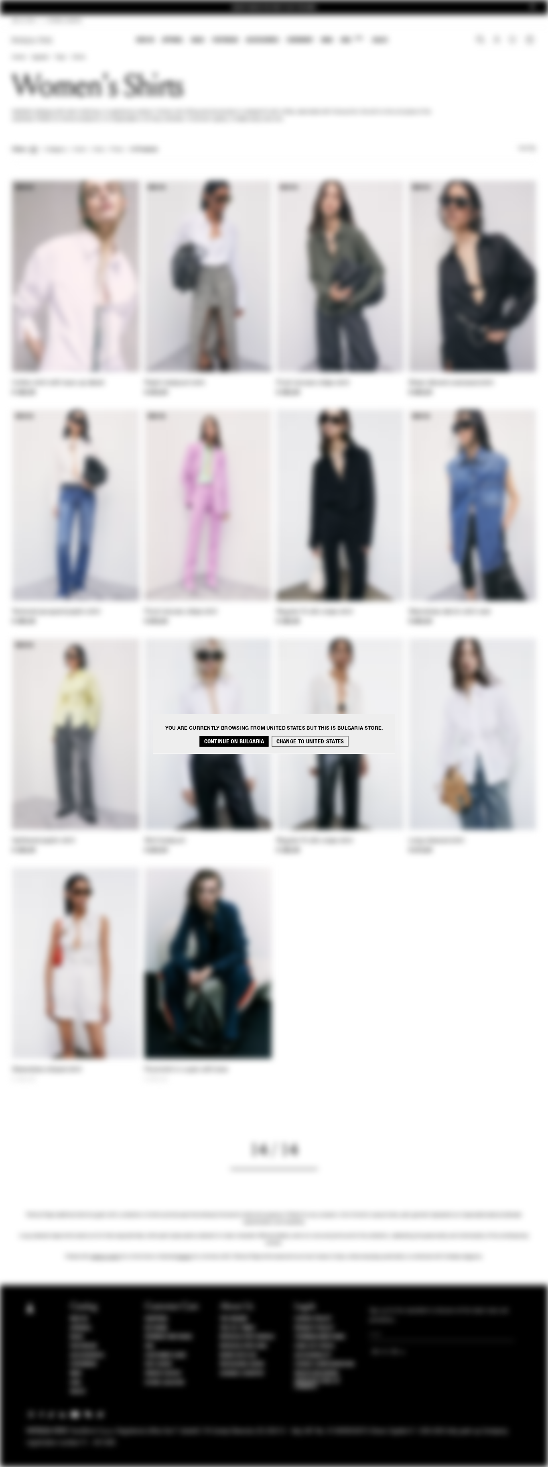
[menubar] (262, 41)
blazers (184, 1257)
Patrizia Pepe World (247, 1337)
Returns (156, 1328)
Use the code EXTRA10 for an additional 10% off (274, 7)
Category (55, 149)
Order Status (163, 1373)
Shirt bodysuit (164, 841)
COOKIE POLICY (313, 1319)
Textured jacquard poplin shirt (56, 612)
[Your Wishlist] (513, 42)
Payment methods (168, 1337)
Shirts (78, 57)
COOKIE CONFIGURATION (324, 1364)
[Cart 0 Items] (531, 40)
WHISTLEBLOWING (316, 1373)
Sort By (527, 148)
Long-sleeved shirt (436, 841)
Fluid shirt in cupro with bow (186, 1070)
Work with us (238, 1355)
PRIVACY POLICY (314, 1328)
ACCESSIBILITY (312, 1355)
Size (98, 149)
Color (79, 149)
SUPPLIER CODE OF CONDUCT (317, 1383)
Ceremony (300, 40)
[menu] (262, 41)
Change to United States (310, 741)
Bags (197, 40)
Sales (380, 40)
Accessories (262, 40)
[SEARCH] (480, 40)
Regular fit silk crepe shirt (314, 612)
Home (18, 57)
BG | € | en (23, 21)
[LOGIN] (497, 40)
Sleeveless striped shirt (46, 1070)
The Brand (234, 1319)
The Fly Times (237, 1328)
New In (145, 40)
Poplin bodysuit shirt (174, 383)
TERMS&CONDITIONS (319, 1337)
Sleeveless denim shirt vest (450, 612)
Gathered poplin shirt (43, 841)
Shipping (156, 1319)
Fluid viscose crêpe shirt (312, 383)
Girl (352, 39)
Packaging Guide (242, 1364)
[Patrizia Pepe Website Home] (32, 40)
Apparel (172, 40)
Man (327, 40)
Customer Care (166, 1355)
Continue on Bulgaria (234, 741)
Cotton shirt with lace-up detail (58, 383)
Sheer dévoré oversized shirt (451, 383)
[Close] (532, 7)
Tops (60, 57)
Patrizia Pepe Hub (243, 1346)
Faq (149, 1346)
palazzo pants (105, 1257)
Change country (242, 1373)
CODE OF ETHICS (314, 1346)
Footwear (225, 40)
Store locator (165, 1382)
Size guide (158, 1364)
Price (116, 149)
